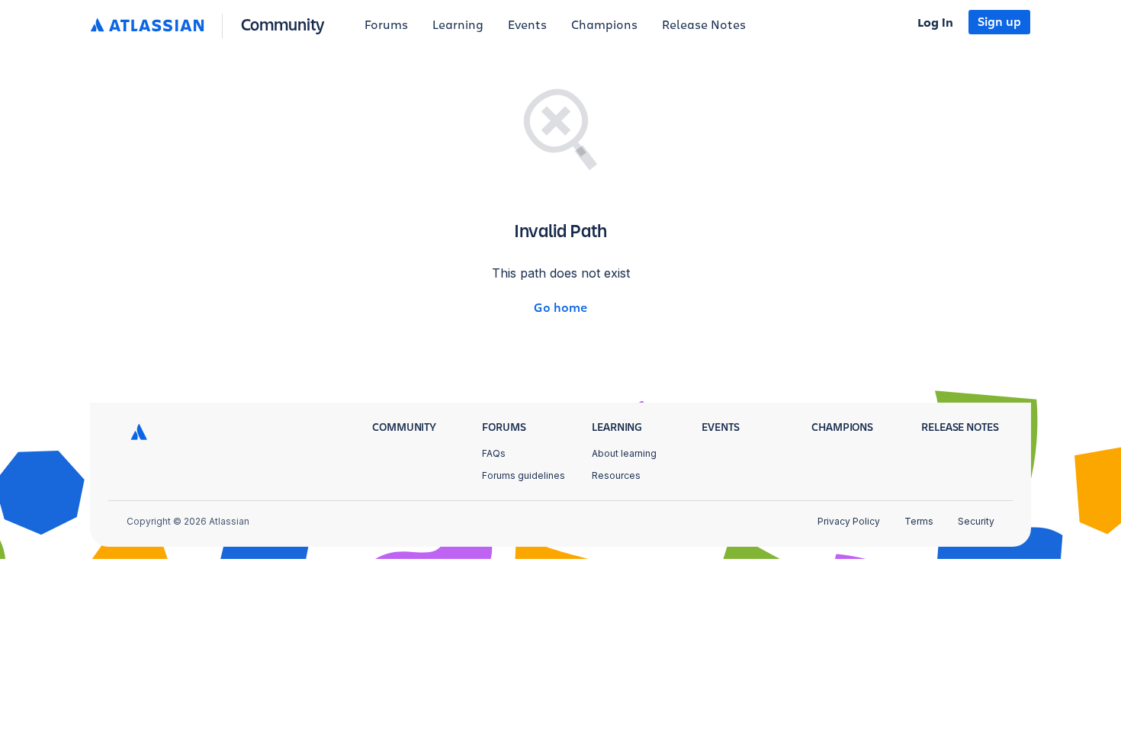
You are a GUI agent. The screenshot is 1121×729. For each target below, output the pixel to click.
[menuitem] (386, 26)
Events (527, 25)
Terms (918, 521)
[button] (211, 25)
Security (976, 521)
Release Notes (704, 25)
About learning (624, 453)
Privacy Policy (848, 521)
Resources (616, 475)
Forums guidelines (523, 475)
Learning (457, 25)
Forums (386, 25)
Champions (604, 25)
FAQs (494, 453)
